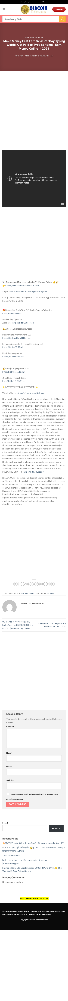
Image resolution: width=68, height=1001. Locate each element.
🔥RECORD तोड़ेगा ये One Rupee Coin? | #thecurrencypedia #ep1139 (33, 843)
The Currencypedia (11, 855)
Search (5, 823)
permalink (50, 593)
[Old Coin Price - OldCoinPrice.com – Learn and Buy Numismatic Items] (34, 9)
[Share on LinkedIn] (43, 584)
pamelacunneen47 (45, 56)
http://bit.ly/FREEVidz (12, 313)
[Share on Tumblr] (48, 584)
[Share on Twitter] (25, 584)
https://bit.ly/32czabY (34, 472)
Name (9, 753)
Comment (10, 726)
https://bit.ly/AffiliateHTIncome (16, 338)
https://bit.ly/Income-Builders (30, 393)
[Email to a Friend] (29, 584)
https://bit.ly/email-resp (13, 356)
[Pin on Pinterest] (34, 584)
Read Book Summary (34, 38)
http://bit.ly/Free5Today (13, 372)
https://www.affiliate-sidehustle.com (22, 285)
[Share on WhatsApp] (15, 584)
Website (10, 780)
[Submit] (62, 19)
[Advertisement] (34, 114)
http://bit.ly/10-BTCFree (13, 381)
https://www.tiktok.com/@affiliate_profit (29, 291)
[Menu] (4, 9)
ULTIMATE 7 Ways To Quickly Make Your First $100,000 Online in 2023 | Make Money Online (17, 624)
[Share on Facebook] (20, 584)
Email (9, 766)
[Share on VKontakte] (39, 584)
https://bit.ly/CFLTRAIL (12, 347)
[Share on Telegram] (52, 584)
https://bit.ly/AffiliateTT (23, 322)
